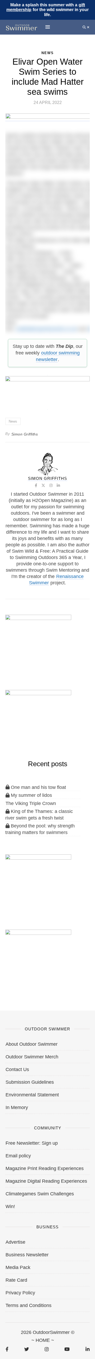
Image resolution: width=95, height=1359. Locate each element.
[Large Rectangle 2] (38, 956)
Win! (10, 1206)
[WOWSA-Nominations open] (38, 641)
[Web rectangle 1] (38, 881)
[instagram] (46, 1349)
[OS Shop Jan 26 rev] (38, 716)
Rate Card (16, 1280)
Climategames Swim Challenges (40, 1193)
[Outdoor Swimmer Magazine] (21, 27)
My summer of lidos (31, 795)
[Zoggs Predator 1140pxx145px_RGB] (47, 118)
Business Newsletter (27, 1254)
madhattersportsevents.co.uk (46, 329)
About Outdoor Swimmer (32, 1044)
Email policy (18, 1155)
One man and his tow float (38, 787)
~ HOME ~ (42, 1340)
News (13, 421)
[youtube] (67, 1349)
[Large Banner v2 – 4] (47, 390)
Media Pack (18, 1267)
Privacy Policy (20, 1292)
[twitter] (26, 1349)
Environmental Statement (32, 1094)
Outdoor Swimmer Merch (32, 1056)
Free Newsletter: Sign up (32, 1143)
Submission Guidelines (30, 1082)
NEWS (47, 53)
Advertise (15, 1242)
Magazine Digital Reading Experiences (46, 1181)
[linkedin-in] (87, 1349)
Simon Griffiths (24, 434)
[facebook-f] (7, 1349)
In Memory (17, 1107)
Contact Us (17, 1069)
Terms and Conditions (28, 1305)
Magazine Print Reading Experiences (45, 1168)
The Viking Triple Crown (31, 803)
